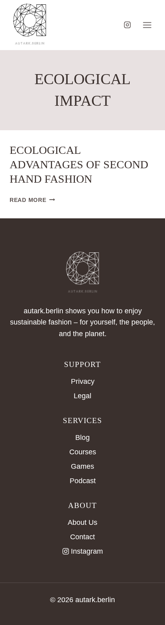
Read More (32, 200)
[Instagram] (127, 25)
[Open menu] (147, 25)
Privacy (83, 381)
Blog (82, 437)
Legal (82, 396)
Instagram (87, 551)
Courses (82, 452)
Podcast (83, 481)
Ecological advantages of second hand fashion (79, 164)
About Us (82, 522)
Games (82, 466)
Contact (82, 537)
